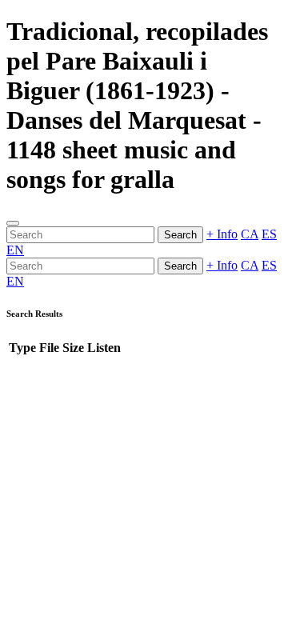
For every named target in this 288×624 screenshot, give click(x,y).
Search (180, 235)
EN (15, 250)
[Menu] (12, 223)
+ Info (222, 234)
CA (249, 234)
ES (269, 234)
